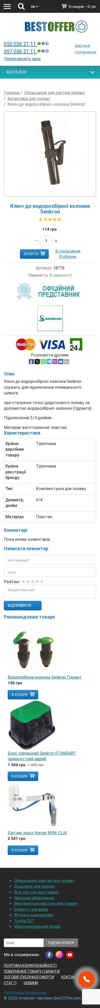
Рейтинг (12, 581)
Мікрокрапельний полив (37, 926)
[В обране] (67, 256)
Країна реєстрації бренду (15, 472)
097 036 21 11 (20, 51)
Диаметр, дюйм (14, 502)
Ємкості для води (31, 909)
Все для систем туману (36, 892)
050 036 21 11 (20, 44)
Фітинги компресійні (33, 915)
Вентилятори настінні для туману (46, 903)
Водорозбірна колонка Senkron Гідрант (45, 677)
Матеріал (14, 516)
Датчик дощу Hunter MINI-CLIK (37, 832)
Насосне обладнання (34, 897)
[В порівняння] (67, 251)
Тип (9, 488)
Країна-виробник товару (14, 449)
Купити (31, 254)
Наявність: (38, 275)
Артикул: (44, 268)
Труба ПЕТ (24, 920)
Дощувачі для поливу (34, 886)
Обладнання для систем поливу (44, 880)
